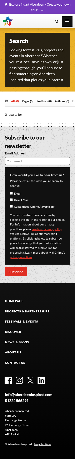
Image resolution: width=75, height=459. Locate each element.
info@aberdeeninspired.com (28, 394)
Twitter (30, 380)
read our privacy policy (46, 229)
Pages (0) (27, 101)
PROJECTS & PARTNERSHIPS (27, 311)
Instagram (19, 380)
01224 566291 (17, 400)
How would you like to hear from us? (37, 175)
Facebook (8, 380)
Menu (67, 21)
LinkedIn (41, 380)
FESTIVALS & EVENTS (21, 321)
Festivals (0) (44, 101)
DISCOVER (13, 332)
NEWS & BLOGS (17, 342)
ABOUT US (13, 352)
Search (57, 21)
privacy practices (21, 257)
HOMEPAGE (14, 301)
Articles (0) (62, 101)
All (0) (15, 101)
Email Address (15, 153)
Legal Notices (42, 444)
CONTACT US (15, 362)
